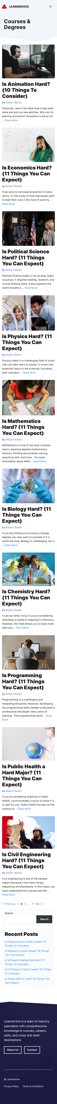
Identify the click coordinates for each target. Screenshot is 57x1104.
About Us (12, 1049)
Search (9, 913)
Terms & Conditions (33, 1086)
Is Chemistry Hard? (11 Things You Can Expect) (26, 597)
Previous (9, 903)
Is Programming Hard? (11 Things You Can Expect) (23, 681)
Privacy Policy (11, 1086)
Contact (32, 1049)
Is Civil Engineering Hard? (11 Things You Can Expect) (26, 860)
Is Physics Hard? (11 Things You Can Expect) (27, 342)
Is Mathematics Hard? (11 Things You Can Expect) (23, 427)
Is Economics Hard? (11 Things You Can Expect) (27, 174)
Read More (11, 120)
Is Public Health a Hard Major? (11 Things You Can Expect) (23, 775)
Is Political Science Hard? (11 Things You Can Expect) (25, 257)
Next (40, 903)
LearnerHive (19, 6)
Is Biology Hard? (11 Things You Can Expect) (26, 515)
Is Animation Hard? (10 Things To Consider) (26, 90)
